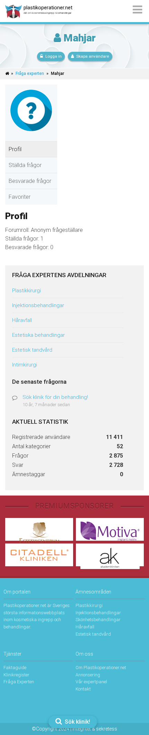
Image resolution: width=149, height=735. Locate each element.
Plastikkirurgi (26, 290)
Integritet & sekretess (94, 729)
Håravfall (22, 320)
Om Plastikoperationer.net (101, 667)
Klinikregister (16, 674)
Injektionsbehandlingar (38, 305)
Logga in (53, 56)
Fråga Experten (18, 681)
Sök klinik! (76, 721)
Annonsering (88, 674)
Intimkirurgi (24, 365)
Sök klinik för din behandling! (55, 397)
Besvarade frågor (30, 181)
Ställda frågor (25, 165)
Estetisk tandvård (32, 350)
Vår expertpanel (91, 681)
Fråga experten (30, 73)
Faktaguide (14, 667)
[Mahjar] (31, 136)
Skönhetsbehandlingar (98, 619)
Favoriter (19, 197)
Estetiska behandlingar (38, 335)
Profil (15, 149)
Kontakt (83, 689)
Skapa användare (92, 56)
